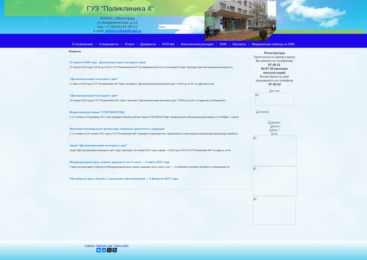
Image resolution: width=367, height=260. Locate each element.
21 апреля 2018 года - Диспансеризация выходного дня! (108, 62)
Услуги (129, 44)
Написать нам (104, 245)
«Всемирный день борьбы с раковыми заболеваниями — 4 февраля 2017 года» (124, 178)
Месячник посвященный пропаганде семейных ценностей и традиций (117, 128)
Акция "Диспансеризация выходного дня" (98, 145)
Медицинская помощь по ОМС (273, 44)
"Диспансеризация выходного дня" (94, 78)
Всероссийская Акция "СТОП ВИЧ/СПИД (97, 112)
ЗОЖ (223, 44)
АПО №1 (168, 44)
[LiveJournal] (114, 250)
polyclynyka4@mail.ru (123, 31)
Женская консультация (197, 44)
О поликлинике (82, 44)
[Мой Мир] (104, 250)
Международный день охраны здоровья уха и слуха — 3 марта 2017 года (120, 162)
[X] (109, 250)
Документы (148, 44)
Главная (89, 245)
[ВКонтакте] (98, 250)
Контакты (239, 44)
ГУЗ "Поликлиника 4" (120, 8)
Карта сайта (121, 245)
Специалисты (109, 44)
